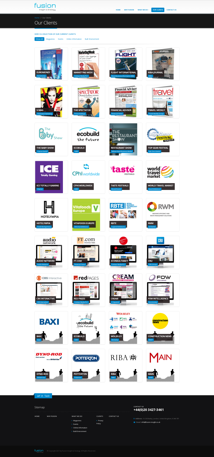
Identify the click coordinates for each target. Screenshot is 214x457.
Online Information (74, 39)
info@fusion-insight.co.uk (150, 422)
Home (118, 10)
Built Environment (92, 39)
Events (60, 39)
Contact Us (171, 10)
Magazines (50, 39)
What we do (143, 10)
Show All (39, 39)
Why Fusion (129, 10)
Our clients (158, 10)
